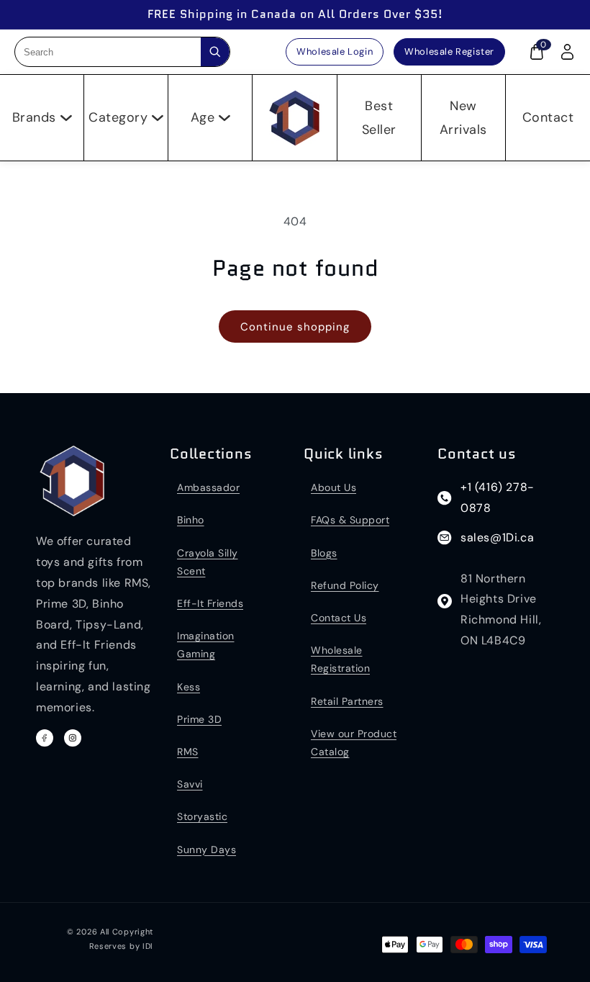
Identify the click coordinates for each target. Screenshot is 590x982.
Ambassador (208, 487)
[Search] (215, 51)
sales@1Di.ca (497, 537)
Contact (548, 117)
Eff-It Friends (210, 603)
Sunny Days (206, 849)
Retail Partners (347, 701)
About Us (333, 487)
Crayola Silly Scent (207, 561)
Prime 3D (199, 719)
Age (203, 117)
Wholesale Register (449, 51)
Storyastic (202, 816)
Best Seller (379, 117)
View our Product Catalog (353, 742)
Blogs (324, 552)
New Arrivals (463, 117)
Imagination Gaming (206, 644)
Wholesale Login (334, 51)
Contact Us (338, 617)
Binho (190, 519)
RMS (188, 751)
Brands (34, 117)
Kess (188, 686)
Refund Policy (345, 585)
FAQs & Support (350, 519)
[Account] (567, 51)
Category (118, 117)
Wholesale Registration (340, 659)
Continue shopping (295, 327)
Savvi (190, 784)
